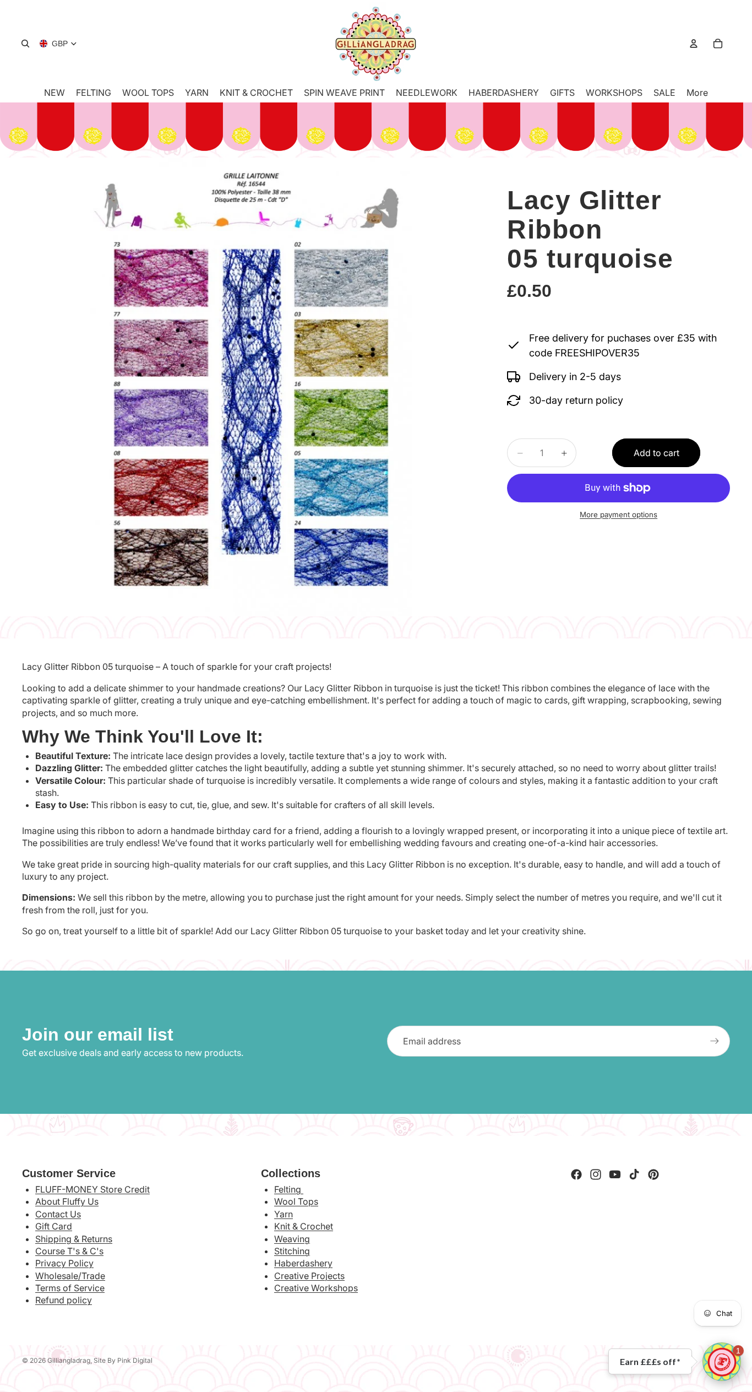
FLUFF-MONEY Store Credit (92, 1189)
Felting (288, 1189)
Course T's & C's (69, 1250)
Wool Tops (296, 1201)
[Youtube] (615, 1174)
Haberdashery (303, 1263)
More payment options (618, 514)
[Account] (694, 43)
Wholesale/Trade (70, 1275)
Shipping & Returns (73, 1238)
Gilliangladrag (68, 1360)
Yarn (283, 1214)
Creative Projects (309, 1275)
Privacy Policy (64, 1263)
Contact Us (58, 1214)
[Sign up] (714, 1041)
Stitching (292, 1250)
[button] (721, 1361)
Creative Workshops (316, 1287)
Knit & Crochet (303, 1226)
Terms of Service (70, 1287)
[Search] (25, 43)
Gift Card (53, 1226)
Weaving (292, 1238)
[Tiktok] (634, 1174)
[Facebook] (576, 1174)
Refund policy (63, 1300)
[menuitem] (697, 92)
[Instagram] (595, 1174)
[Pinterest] (653, 1174)
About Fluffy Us (67, 1201)
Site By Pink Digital (123, 1360)
